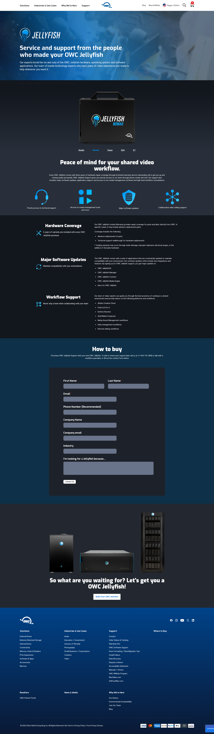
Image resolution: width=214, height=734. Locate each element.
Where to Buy (160, 631)
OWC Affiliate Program (118, 673)
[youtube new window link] (182, 621)
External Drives (26, 636)
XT (134, 150)
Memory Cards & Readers (30, 651)
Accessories (25, 662)
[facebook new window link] (171, 621)
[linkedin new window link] (193, 621)
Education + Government (74, 640)
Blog (144, 5)
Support (86, 5)
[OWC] (107, 7)
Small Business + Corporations (77, 651)
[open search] (184, 5)
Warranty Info (114, 644)
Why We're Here (69, 5)
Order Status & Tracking (118, 640)
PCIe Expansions (26, 655)
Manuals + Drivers (116, 670)
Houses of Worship (72, 644)
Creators (68, 655)
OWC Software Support (118, 647)
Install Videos (114, 655)
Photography (69, 647)
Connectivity (25, 647)
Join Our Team (115, 705)
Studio (81, 150)
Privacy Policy (79, 726)
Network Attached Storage (30, 640)
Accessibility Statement (118, 666)
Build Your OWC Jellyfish (107, 596)
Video (66, 659)
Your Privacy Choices (95, 726)
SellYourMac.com (116, 681)
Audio (66, 636)
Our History (113, 698)
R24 (123, 150)
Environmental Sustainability (120, 702)
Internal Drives (25, 644)
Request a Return (116, 662)
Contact (112, 636)
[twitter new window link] (188, 621)
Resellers (24, 692)
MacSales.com (115, 677)
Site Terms (68, 726)
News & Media (154, 5)
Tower (110, 150)
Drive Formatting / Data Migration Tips (124, 651)
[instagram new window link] (176, 621)
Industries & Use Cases (45, 5)
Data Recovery (115, 659)
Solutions (24, 5)
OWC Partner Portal (28, 698)
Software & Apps (27, 659)
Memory (23, 666)
